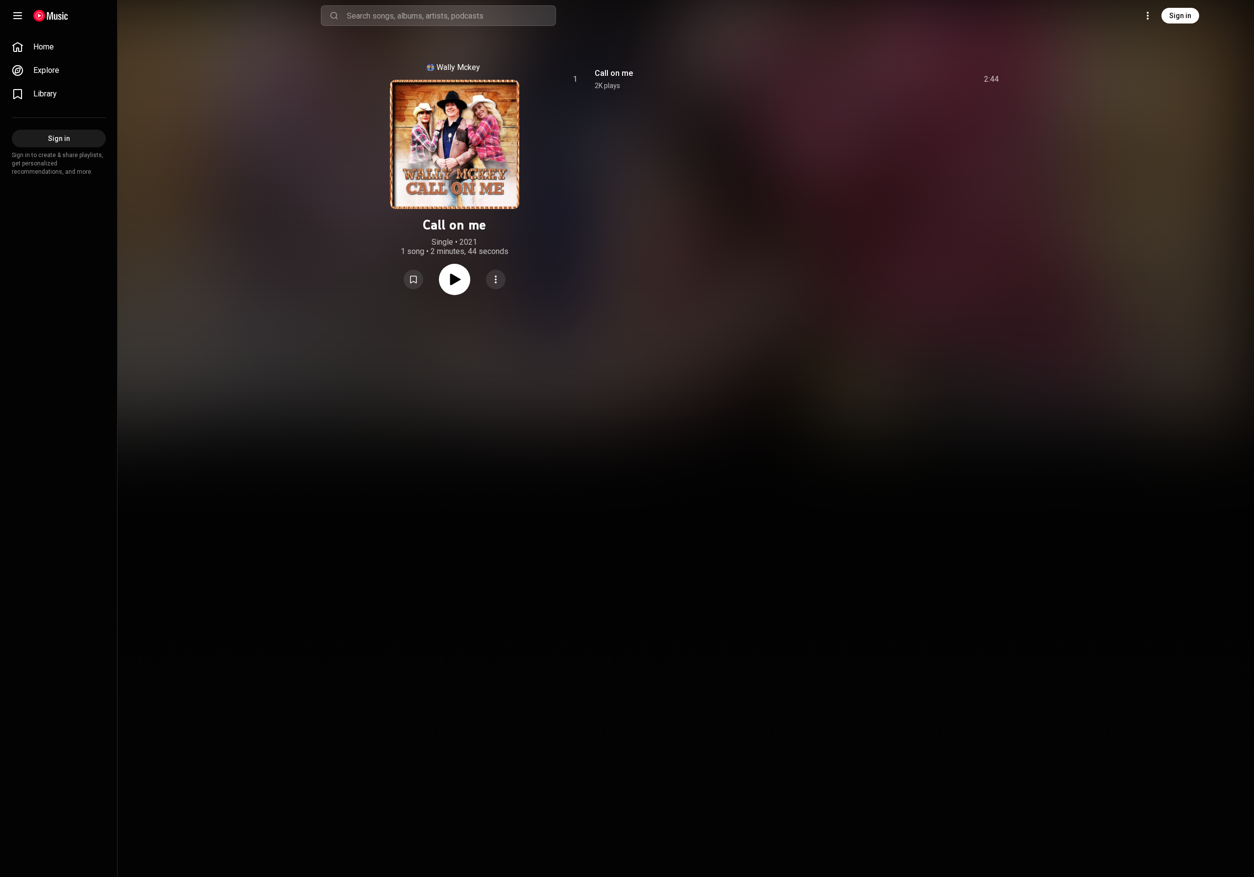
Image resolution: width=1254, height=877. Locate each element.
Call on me (614, 73)
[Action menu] (496, 279)
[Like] (917, 79)
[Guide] (18, 16)
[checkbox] (992, 79)
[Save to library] (413, 279)
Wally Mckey (458, 67)
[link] (59, 47)
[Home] (50, 16)
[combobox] (451, 15)
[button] (413, 279)
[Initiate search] (334, 15)
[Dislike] (936, 79)
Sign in (1180, 16)
